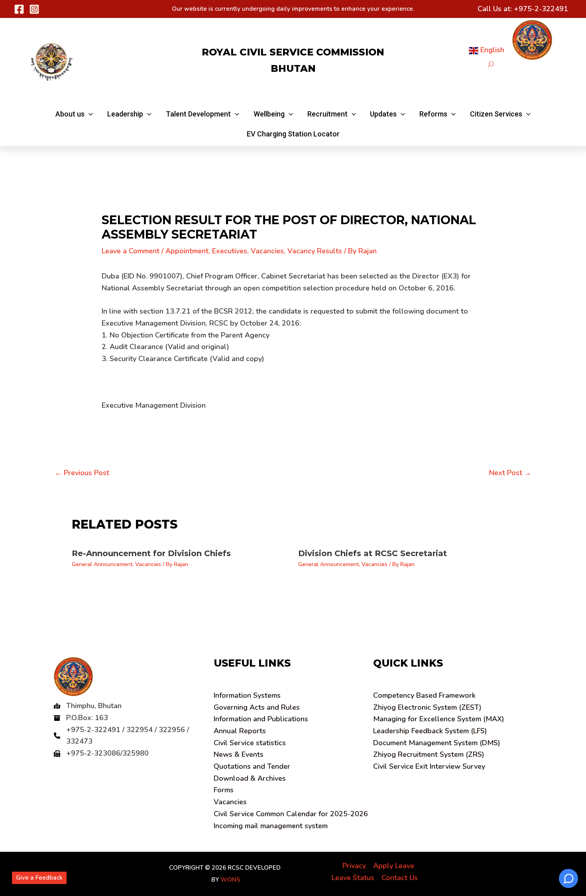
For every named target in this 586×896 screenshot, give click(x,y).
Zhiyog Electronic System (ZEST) (427, 707)
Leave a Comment (130, 251)
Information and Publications (261, 719)
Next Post (510, 473)
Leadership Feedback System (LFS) (430, 731)
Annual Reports (240, 731)
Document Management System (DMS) (436, 743)
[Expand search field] (491, 64)
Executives (229, 251)
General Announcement (102, 564)
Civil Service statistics (250, 743)
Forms (224, 790)
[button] (74, 114)
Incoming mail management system (271, 826)
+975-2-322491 (541, 9)
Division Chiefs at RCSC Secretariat (372, 553)
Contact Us (399, 877)
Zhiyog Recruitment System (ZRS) (428, 754)
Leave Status (353, 877)
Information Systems (247, 695)
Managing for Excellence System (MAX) (438, 719)
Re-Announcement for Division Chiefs (151, 553)
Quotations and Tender (252, 766)
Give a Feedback (39, 878)
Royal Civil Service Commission (293, 52)
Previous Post (82, 473)
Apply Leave (393, 865)
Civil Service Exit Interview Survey (429, 766)
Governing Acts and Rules (257, 707)
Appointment (186, 251)
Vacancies (267, 251)
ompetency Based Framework (424, 695)
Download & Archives (250, 778)
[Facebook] (19, 9)
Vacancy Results (314, 251)
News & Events (239, 754)
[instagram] (34, 9)
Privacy (354, 865)
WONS (230, 880)
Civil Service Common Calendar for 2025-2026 (291, 814)
